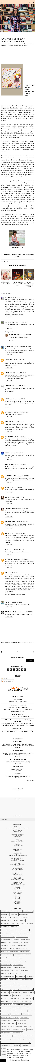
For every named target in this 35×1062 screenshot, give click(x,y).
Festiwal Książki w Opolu (17, 841)
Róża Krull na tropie (26, 998)
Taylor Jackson (21, 1023)
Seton (25, 1007)
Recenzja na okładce (17, 874)
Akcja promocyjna (17, 830)
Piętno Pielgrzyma (5, 989)
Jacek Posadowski (13, 942)
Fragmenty (18, 843)
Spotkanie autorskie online (17, 884)
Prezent (17, 865)
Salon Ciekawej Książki (17, 879)
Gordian (16, 939)
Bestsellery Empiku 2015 (17, 834)
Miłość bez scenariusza (7, 973)
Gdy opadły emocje (5, 939)
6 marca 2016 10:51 (22, 521)
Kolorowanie (17, 850)
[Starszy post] (33, 652)
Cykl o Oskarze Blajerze (7, 923)
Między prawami (24, 970)
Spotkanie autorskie (17, 883)
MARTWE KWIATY (17, 769)
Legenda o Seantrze (20, 961)
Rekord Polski (17, 877)
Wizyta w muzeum (17, 892)
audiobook (17, 901)
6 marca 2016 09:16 (18, 497)
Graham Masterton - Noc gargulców (17, 731)
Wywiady (17, 897)
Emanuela (8, 359)
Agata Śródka (4, 911)
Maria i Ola (9, 386)
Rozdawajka (17, 878)
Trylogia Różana (28, 1026)
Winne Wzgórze (27, 1035)
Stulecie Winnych (5, 1017)
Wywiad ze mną (17, 896)
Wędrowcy (24, 1045)
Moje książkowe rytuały (17, 858)
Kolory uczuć (13, 951)
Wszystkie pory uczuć (6, 1042)
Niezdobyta (29, 976)
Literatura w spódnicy (19, 967)
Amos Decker (4, 914)
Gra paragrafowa (17, 846)
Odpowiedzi (10, 332)
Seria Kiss (27, 1004)
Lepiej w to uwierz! (5, 967)
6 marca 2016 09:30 (22, 508)
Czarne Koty (29, 923)
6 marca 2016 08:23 (16, 487)
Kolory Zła (4, 951)
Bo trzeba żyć (13, 917)
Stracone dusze (15, 1014)
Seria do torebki (5, 1007)
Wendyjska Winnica (16, 1032)
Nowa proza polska (14, 979)
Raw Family (4, 998)
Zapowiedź (17, 898)
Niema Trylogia (19, 976)
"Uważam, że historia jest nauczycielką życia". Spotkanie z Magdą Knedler (18, 709)
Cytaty (17, 839)
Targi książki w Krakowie (17, 886)
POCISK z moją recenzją (17, 860)
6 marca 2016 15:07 (18, 572)
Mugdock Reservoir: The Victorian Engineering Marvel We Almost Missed (18, 745)
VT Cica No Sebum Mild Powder (18, 776)
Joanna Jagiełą (10, 559)
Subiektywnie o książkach (18, 705)
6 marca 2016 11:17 (20, 533)
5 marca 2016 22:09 (19, 386)
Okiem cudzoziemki (26, 979)
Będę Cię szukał (24, 917)
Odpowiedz (9, 317)
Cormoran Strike (5, 920)
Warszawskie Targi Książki (17, 891)
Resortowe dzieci (14, 998)
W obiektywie (17, 888)
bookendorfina (18, 766)
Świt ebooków (17, 902)
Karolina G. (9, 533)
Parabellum (14, 982)
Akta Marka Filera (15, 911)
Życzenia (17, 903)
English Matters (17, 840)
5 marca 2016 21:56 (18, 359)
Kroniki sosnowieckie (6, 954)
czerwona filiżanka (12, 612)
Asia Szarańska (10, 476)
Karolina (8, 497)
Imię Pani (3, 942)
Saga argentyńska (5, 1004)
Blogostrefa (17, 836)
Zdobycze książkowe (17, 899)
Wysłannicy (15, 1045)
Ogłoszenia (17, 859)
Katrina (8, 297)
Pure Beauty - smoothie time (18, 717)
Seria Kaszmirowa (18, 1004)
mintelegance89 (11, 412)
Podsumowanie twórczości (17, 864)
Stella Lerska (4, 1014)
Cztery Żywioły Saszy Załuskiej (8, 929)
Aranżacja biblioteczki (17, 832)
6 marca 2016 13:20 (22, 559)
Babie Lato (13, 914)
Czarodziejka (4, 926)
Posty (5, 678)
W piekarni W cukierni (18, 889)
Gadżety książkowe (17, 845)
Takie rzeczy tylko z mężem (19, 1020)
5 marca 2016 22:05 (20, 372)
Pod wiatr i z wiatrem (18, 702)
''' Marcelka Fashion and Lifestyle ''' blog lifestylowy (18, 720)
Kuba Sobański (4, 957)
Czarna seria (20, 923)
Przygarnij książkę (17, 870)
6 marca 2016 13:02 (19, 549)
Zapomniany (4, 1051)
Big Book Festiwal (17, 835)
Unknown (8, 422)
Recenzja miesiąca (18, 873)
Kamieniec (3, 948)
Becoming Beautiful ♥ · (18, 714)
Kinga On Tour (10, 521)
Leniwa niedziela (17, 964)
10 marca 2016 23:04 (26, 612)
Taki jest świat (18, 699)
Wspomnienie (17, 893)
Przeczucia (25, 995)
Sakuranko (18, 773)
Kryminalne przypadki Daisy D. (22, 954)
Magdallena (9, 372)
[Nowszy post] (1, 652)
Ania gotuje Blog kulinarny (18, 759)
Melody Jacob (17, 741)
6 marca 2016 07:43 (20, 464)
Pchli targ (17, 863)
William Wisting (17, 1035)
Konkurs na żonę (24, 951)
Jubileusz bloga (17, 848)
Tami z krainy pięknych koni (7, 1023)
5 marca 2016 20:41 (25, 335)
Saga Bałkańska (5, 1001)
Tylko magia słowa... (18, 728)
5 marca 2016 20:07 (17, 297)
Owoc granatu (4, 982)
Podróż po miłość (15, 992)
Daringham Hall (23, 929)
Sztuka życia (24, 1017)
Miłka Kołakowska (11, 346)
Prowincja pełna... (5, 995)
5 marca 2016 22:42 (23, 412)
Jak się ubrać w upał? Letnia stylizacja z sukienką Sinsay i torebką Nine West (17, 724)
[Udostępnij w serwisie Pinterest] (7, 262)
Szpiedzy (15, 1017)
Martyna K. (9, 399)
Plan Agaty (28, 989)
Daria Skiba (9, 436)
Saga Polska (15, 1001)
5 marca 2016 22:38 (19, 399)
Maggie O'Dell (4, 970)
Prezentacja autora (17, 867)
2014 (27, 44)
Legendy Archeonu (5, 964)
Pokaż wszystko (30, 734)
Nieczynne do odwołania (7, 976)
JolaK (7, 487)
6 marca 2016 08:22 (23, 476)
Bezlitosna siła (23, 914)
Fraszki (17, 844)
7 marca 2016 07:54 (16, 602)
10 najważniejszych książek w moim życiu (17, 827)
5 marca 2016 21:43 (25, 346)
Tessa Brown (4, 1026)
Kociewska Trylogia (21, 948)
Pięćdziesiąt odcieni (18, 989)
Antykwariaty (17, 831)
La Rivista (17, 854)
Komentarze (7, 681)
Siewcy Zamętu (10, 322)
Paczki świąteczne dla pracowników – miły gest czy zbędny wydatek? (18, 754)
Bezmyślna (4, 917)
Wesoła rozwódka (5, 1035)
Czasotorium (14, 926)
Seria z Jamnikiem (17, 1007)
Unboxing (17, 887)
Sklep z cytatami (17, 882)
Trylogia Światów (5, 1029)
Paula (7, 602)
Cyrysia (7, 453)
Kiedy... (11, 948)
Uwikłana (29, 1029)
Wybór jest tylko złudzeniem (22, 1042)
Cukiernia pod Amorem (18, 920)
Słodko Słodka (18, 750)
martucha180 (14, 335)
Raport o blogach (17, 872)
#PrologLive (17, 826)
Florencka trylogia (21, 936)
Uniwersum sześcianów (18, 1029)
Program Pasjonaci (17, 869)
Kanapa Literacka (17, 849)
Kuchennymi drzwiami (17, 957)
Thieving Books (10, 508)
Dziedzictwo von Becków (7, 936)
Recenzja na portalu (17, 875)
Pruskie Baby (16, 995)
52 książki (17, 829)
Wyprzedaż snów (5, 1045)
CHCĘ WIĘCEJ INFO (15, 1060)
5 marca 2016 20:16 (22, 322)
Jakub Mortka (24, 942)
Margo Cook (14, 970)
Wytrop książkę (17, 894)
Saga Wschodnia (25, 1001)
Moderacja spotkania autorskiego (17, 855)
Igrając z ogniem (25, 939)
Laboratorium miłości (6, 961)
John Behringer (21, 945)
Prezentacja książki (17, 868)
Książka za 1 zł (18, 853)
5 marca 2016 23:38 (18, 422)
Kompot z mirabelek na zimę (18, 762)
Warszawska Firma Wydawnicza (18, 45)
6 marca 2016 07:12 (17, 453)
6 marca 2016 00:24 (20, 436)
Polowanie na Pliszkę (27, 992)
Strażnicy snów (26, 1014)
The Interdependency (16, 1026)
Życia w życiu (4, 1054)
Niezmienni (3, 979)
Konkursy (17, 851)
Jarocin (12, 945)
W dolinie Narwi (5, 1032)
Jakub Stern (4, 945)
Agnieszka (8, 549)
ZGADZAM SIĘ (25, 1060)
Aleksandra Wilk (27, 911)
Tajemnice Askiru (5, 1020)
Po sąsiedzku (4, 992)
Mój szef (18, 973)
